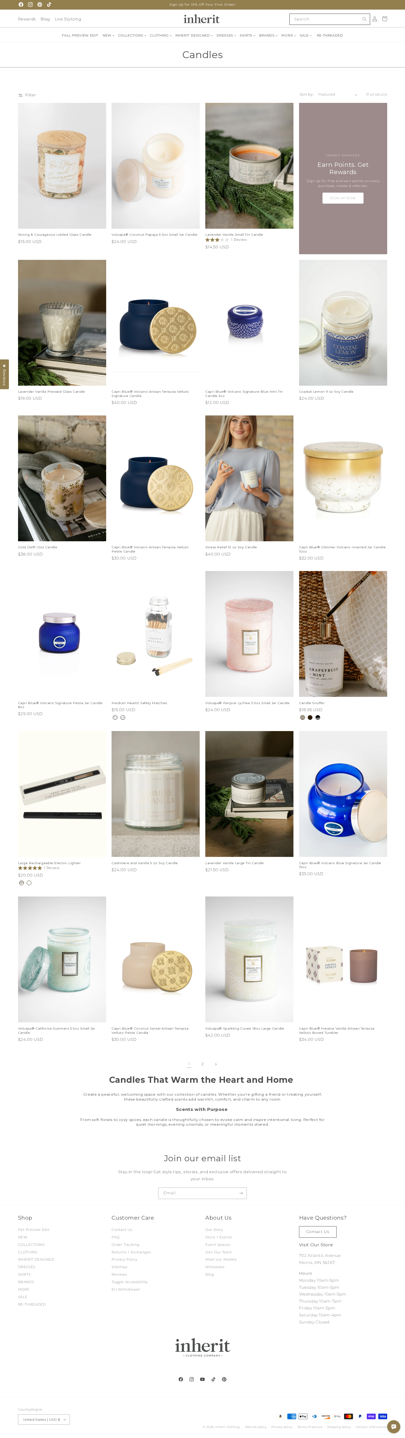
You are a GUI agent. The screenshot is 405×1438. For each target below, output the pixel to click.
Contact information (371, 1427)
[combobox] (329, 19)
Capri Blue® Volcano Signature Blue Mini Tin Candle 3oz (244, 394)
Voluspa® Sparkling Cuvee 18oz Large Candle (244, 1028)
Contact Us (122, 1230)
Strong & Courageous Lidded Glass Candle (55, 234)
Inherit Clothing (227, 1427)
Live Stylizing (68, 19)
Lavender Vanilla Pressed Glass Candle (51, 391)
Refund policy (256, 1427)
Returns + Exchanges (131, 1252)
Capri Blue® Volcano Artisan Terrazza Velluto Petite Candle (150, 549)
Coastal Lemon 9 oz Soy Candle (326, 391)
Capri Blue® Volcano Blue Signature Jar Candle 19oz (340, 865)
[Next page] (215, 1064)
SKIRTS (24, 1274)
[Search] (364, 19)
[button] (109, 35)
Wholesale (215, 1267)
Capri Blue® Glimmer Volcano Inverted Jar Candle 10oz (342, 549)
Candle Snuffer (312, 703)
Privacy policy (281, 1427)
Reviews (119, 1274)
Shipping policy (339, 1427)
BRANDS (26, 1282)
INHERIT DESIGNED (36, 1259)
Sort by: (306, 94)
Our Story (214, 1230)
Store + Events (218, 1237)
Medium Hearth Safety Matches (139, 703)
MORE (24, 1289)
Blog (45, 19)
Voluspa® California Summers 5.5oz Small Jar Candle (56, 1031)
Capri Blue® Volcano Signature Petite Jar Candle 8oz (60, 705)
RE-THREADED (32, 1304)
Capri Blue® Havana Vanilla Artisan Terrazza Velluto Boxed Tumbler (337, 1031)
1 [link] (189, 1064)
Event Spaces (217, 1245)
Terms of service (309, 1427)
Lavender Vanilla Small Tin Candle (234, 234)
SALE (23, 1297)
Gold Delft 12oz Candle (37, 547)
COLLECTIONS (31, 1245)
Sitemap (119, 1267)
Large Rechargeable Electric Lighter (49, 863)
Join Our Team (218, 1252)
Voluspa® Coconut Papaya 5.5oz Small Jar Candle (154, 234)
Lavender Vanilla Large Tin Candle (234, 863)
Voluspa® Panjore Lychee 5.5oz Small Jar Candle (247, 703)
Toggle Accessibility (130, 1282)
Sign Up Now (343, 198)
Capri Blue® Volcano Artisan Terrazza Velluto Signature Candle (150, 394)
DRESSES (26, 1267)
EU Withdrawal (126, 1289)
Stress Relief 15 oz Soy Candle (231, 547)
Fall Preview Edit (34, 1230)
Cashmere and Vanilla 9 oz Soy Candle (145, 863)
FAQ (115, 1237)
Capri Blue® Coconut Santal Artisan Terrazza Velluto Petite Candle (150, 1031)
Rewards (27, 19)
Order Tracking (125, 1245)
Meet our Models (220, 1259)
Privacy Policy (125, 1259)
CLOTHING (28, 1252)
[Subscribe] (241, 1193)
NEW (22, 1237)
